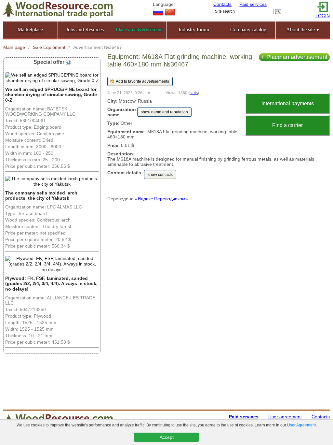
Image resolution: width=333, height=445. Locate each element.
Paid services (253, 4)
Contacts (222, 4)
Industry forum (194, 29)
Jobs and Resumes (85, 29)
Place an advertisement (294, 57)
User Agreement (301, 425)
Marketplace (30, 29)
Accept (167, 437)
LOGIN (322, 15)
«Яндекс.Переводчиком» (161, 198)
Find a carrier (287, 125)
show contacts (160, 174)
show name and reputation (164, 112)
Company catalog (248, 29)
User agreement (285, 416)
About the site (302, 29)
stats (194, 93)
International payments (287, 103)
